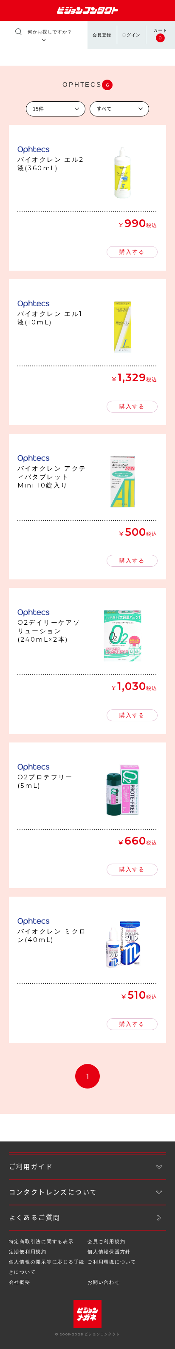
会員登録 (102, 35)
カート (160, 34)
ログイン (131, 35)
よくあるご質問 (35, 1217)
